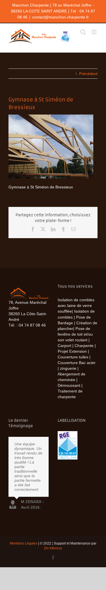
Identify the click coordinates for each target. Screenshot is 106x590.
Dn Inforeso (53, 548)
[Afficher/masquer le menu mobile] (95, 32)
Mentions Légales (23, 543)
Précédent (88, 73)
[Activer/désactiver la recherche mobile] (83, 32)
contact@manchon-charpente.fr (60, 17)
